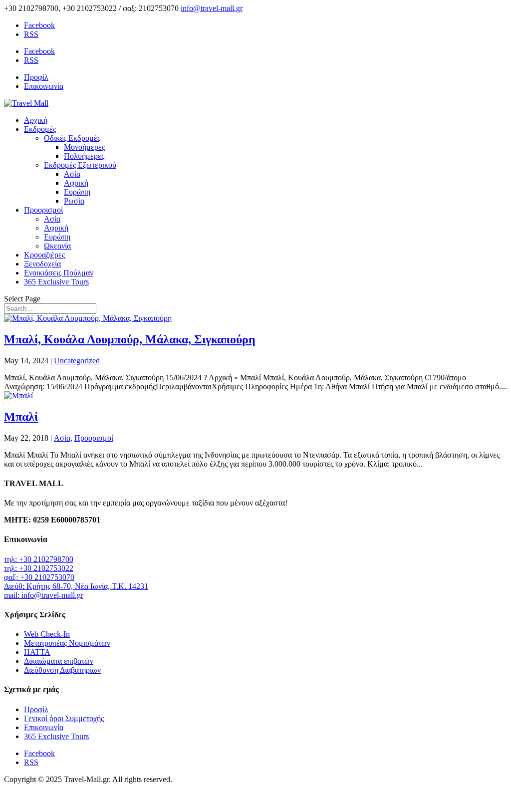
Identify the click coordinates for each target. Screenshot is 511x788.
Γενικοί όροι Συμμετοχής (64, 718)
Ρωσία (74, 201)
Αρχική (35, 120)
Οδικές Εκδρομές (72, 138)
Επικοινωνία (43, 86)
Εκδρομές (40, 129)
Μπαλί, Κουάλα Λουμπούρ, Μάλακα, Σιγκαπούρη (130, 339)
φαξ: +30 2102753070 (39, 577)
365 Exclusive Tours (56, 281)
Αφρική (76, 183)
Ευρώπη (77, 192)
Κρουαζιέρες (44, 255)
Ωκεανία (57, 246)
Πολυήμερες (84, 156)
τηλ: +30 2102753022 (38, 568)
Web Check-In (47, 634)
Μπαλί (21, 416)
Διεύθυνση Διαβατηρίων (62, 670)
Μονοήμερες (84, 147)
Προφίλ (36, 77)
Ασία (72, 174)
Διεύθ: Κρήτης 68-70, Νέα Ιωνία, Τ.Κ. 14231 (76, 586)
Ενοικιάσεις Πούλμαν (58, 272)
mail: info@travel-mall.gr (43, 595)
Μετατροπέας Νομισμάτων (67, 643)
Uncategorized (77, 360)
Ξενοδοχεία (42, 264)
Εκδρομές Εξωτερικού (80, 165)
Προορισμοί (43, 210)
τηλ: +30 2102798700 (38, 559)
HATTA (37, 652)
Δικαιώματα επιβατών (58, 661)
